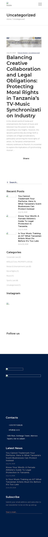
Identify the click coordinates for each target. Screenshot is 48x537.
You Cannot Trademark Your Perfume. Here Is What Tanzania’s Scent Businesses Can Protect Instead (29, 202)
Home (9, 19)
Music (9, 276)
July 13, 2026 (22, 229)
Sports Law (11, 280)
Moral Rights (23, 53)
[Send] (41, 510)
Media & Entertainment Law (17, 266)
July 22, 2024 (11, 53)
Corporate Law (12, 257)
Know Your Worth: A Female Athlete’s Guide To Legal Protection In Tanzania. (28, 221)
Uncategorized (34, 53)
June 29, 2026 (23, 244)
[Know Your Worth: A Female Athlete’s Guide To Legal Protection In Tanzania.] (11, 220)
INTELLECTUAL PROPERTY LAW (18, 262)
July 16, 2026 (22, 212)
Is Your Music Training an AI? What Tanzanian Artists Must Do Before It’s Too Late (29, 237)
